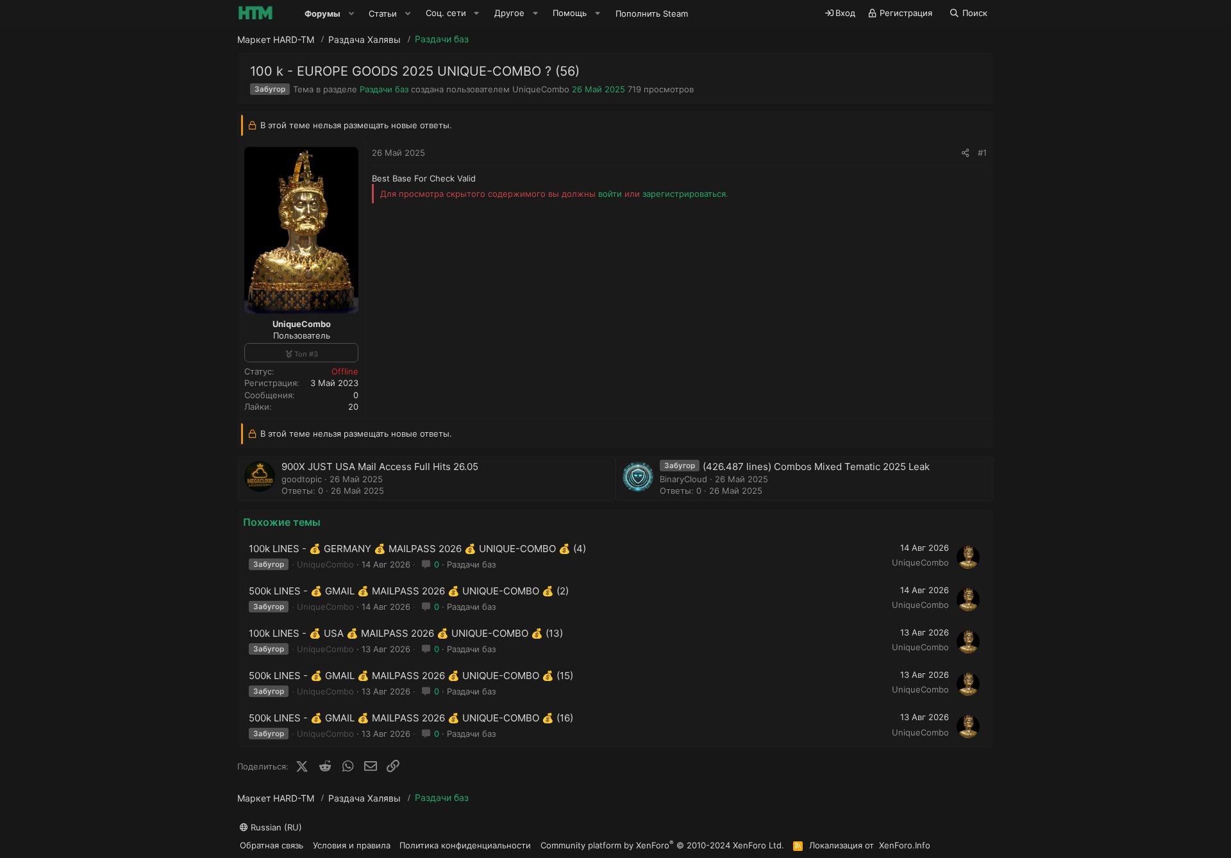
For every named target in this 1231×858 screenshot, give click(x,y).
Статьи (383, 13)
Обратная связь (271, 845)
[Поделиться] (965, 152)
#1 (982, 152)
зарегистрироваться (684, 194)
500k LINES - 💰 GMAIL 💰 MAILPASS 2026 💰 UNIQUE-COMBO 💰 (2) (409, 591)
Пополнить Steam (652, 13)
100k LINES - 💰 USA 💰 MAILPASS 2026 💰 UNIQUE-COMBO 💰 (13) (406, 633)
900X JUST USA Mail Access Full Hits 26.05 (379, 466)
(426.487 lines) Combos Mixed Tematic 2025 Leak (816, 466)
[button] (351, 13)
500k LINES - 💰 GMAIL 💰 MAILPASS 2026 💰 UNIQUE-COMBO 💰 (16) (411, 718)
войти (610, 194)
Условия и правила (351, 845)
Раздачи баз (384, 89)
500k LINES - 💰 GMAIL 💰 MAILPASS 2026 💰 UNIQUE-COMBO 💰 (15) (411, 675)
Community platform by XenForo (662, 844)
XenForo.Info (904, 845)
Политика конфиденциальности (465, 845)
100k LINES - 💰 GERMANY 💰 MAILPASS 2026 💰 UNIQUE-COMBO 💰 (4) (417, 549)
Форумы (322, 13)
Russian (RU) (275, 827)
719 (634, 89)
